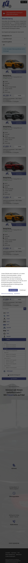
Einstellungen (23, 290)
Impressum (17, 293)
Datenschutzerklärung (7, 293)
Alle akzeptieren (13, 290)
